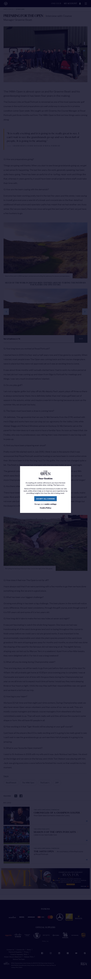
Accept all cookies (45, 499)
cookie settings (50, 504)
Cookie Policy (45, 508)
